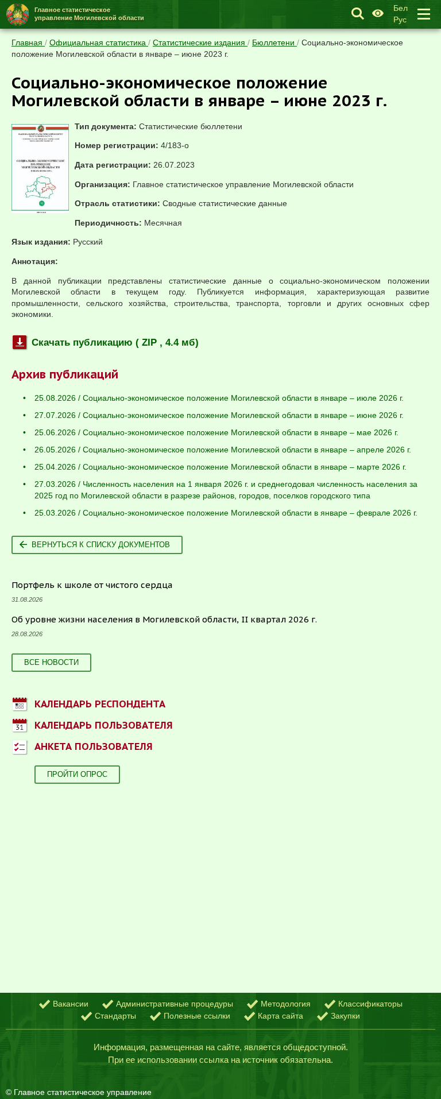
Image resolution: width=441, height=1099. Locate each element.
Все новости (51, 662)
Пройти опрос (77, 774)
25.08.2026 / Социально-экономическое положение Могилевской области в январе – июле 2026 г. (219, 398)
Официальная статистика (98, 42)
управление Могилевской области (89, 13)
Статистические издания (200, 42)
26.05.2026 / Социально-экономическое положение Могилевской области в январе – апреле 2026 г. (222, 449)
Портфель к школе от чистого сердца (92, 584)
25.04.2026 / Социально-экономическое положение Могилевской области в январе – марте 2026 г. (220, 466)
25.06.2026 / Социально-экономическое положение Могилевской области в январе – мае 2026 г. (216, 432)
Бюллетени (274, 42)
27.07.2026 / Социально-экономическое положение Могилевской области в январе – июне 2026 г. (219, 415)
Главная (28, 42)
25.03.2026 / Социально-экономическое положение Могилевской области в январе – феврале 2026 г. (225, 512)
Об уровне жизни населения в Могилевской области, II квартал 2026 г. (164, 619)
